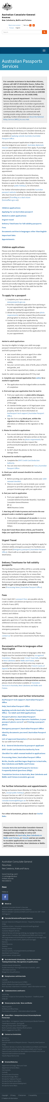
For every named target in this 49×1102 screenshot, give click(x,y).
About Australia (7, 1007)
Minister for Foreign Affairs (10, 1077)
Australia (22, 835)
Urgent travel (8, 219)
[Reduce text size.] (30, 25)
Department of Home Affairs (10, 1068)
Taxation (5, 946)
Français (11, 28)
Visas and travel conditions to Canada (13, 1053)
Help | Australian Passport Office (16, 706)
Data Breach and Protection (10, 953)
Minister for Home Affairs (9, 1086)
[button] (6, 904)
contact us (6, 636)
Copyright (5, 1095)
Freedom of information (10, 1098)
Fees (4, 227)
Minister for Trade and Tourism (11, 1079)
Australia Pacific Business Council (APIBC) (14, 982)
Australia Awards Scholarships (11, 965)
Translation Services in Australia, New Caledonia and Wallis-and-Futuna (22, 685)
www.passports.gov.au (16, 302)
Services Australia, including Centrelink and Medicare (18, 951)
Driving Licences (7, 948)
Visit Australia (6, 1070)
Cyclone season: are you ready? (11, 955)
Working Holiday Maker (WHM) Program (14, 1026)
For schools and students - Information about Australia (19, 1011)
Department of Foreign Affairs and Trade (14, 1066)
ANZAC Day (5, 994)
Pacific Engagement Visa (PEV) (11, 1030)
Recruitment (6, 1040)
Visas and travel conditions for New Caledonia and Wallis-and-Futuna (23, 1051)
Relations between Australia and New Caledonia (16, 909)
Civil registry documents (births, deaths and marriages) (19, 940)
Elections (5, 942)
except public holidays (15, 792)
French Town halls (32, 658)
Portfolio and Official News (10, 1009)
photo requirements (33, 439)
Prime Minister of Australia (10, 1074)
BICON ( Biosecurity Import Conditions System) (16, 984)
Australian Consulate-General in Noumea (15, 907)
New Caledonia (9, 660)
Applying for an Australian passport (17, 212)
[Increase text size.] (34, 25)
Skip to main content (14, 25)
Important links (9, 235)
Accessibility (33, 1095)
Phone (4, 887)
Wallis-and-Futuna (27, 660)
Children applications (11, 208)
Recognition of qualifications (11, 972)
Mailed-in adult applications (14, 216)
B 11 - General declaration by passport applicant (23, 745)
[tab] (24, 903)
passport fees (22, 599)
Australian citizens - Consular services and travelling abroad (20, 926)
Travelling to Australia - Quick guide (13, 1023)
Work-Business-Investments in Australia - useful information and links (24, 986)
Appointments (8, 239)
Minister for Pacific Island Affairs (11, 1081)
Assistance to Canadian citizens (11, 928)
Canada (25, 838)
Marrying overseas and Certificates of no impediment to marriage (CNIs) (24, 937)
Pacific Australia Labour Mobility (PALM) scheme (17, 1028)
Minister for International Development (14, 1083)
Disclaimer (22, 1095)
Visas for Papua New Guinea (10, 1056)
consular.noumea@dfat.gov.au (14, 800)
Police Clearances (7, 944)
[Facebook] (5, 897)
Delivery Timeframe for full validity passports (22, 223)
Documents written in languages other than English (24, 231)
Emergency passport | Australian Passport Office (23, 728)
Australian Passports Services (10, 931)
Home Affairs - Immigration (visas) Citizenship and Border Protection (23, 1021)
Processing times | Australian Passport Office (23, 587)
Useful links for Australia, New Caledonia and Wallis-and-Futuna (22, 1049)
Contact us (5, 1038)
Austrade (4, 980)
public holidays (20, 185)
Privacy (13, 1095)
